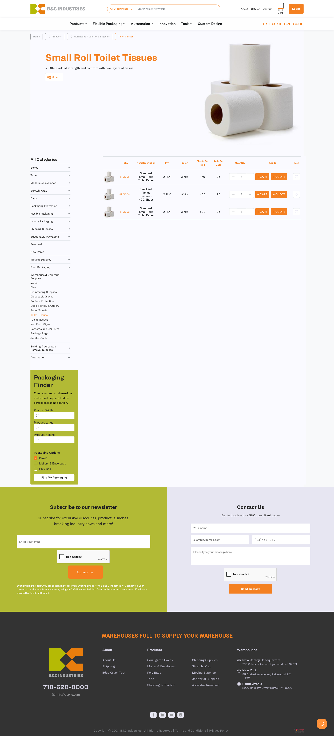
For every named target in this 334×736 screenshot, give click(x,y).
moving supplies (40, 259)
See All (33, 283)
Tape (150, 678)
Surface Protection (42, 301)
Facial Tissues (39, 319)
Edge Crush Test (113, 672)
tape (33, 175)
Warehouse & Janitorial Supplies (92, 36)
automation (37, 357)
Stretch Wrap (201, 666)
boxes (34, 167)
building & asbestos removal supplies (43, 348)
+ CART (262, 177)
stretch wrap (38, 190)
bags (33, 198)
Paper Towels (38, 310)
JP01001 (124, 176)
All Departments (119, 8)
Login (296, 8)
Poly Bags (154, 672)
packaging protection (43, 205)
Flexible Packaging (107, 24)
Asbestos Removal (205, 685)
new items (37, 251)
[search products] (215, 8)
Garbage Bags (39, 333)
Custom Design (210, 24)
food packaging (40, 267)
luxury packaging (41, 221)
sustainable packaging (44, 236)
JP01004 (125, 194)
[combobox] (174, 9)
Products (77, 24)
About (244, 8)
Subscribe (85, 572)
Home (36, 36)
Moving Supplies (204, 672)
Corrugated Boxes (160, 660)
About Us (109, 660)
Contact (267, 8)
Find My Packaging (54, 477)
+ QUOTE (279, 177)
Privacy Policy (219, 730)
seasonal (36, 244)
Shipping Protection (161, 685)
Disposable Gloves (41, 296)
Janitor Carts (38, 338)
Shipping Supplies (205, 660)
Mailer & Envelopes (161, 666)
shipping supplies (41, 228)
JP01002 (125, 211)
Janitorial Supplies (205, 678)
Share (55, 77)
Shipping (108, 666)
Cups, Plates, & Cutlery (44, 305)
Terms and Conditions (190, 730)
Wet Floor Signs (40, 324)
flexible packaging (42, 213)
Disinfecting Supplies (43, 291)
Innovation (167, 24)
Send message (250, 588)
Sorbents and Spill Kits (44, 328)
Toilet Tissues (125, 36)
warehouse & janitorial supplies (45, 276)
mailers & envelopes (43, 182)
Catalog (255, 8)
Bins (33, 287)
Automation (140, 24)
